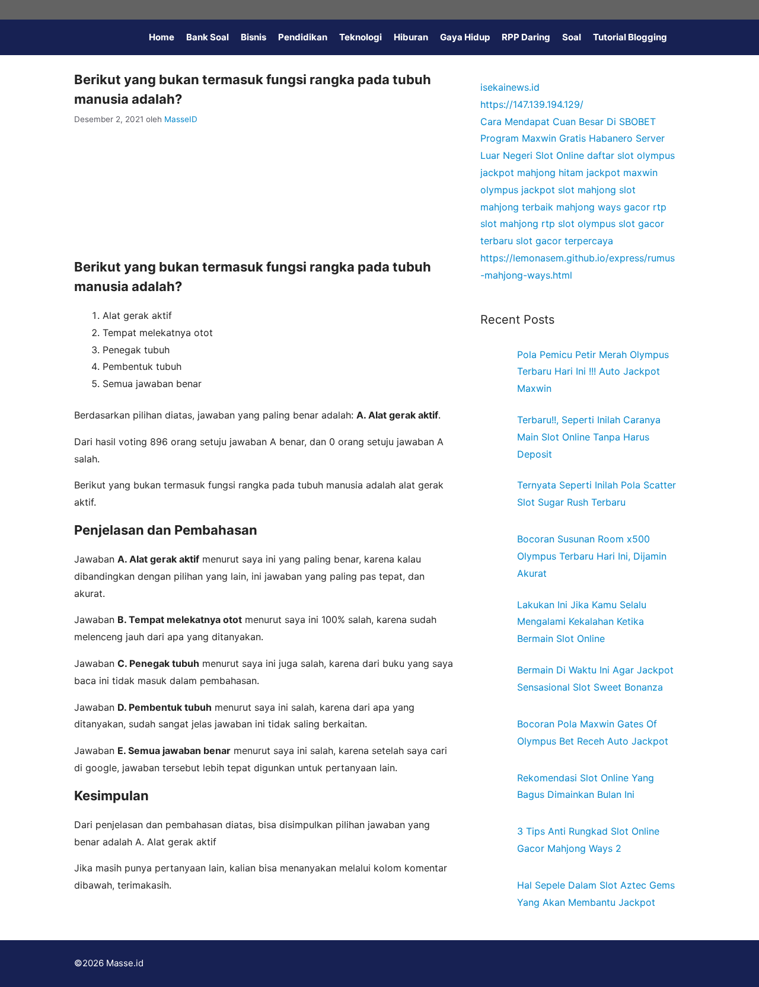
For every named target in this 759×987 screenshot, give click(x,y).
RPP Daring (526, 37)
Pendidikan (302, 37)
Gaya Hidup (465, 37)
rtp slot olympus (578, 223)
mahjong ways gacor (603, 207)
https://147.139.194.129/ (531, 104)
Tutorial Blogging (630, 37)
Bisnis (253, 37)
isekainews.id (510, 87)
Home (161, 37)
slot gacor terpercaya (564, 241)
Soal (571, 37)
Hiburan (411, 37)
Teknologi (360, 37)
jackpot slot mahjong (568, 190)
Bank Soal (207, 37)
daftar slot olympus (631, 155)
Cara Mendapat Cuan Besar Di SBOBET (568, 121)
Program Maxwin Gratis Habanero (556, 138)
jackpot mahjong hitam (531, 172)
